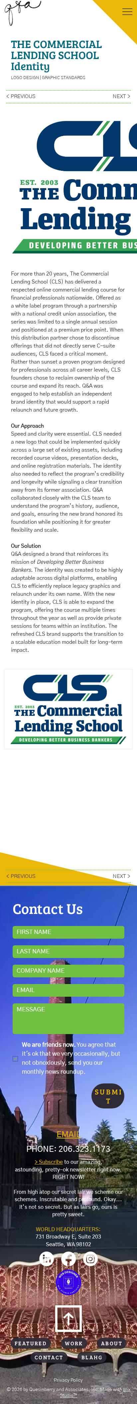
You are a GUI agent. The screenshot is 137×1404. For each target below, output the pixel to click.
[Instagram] (90, 1259)
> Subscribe (49, 1162)
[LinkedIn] (46, 1259)
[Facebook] (68, 1259)
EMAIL (68, 1135)
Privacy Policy (68, 1380)
